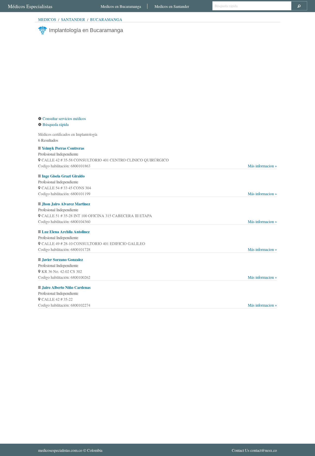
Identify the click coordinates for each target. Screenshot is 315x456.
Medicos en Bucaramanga (121, 6)
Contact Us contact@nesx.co (254, 450)
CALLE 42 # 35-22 (57, 299)
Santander (73, 19)
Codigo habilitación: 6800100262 (157, 277)
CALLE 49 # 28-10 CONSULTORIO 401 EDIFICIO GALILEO (93, 243)
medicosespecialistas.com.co (60, 450)
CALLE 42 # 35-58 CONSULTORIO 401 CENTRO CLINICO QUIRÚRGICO (105, 159)
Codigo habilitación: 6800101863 (157, 165)
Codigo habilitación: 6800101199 (157, 193)
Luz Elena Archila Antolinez (66, 231)
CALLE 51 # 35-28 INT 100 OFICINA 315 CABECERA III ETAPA (97, 215)
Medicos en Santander (172, 6)
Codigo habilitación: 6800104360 (157, 221)
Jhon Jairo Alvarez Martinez (66, 204)
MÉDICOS (47, 19)
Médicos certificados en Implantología (67, 134)
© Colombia (70, 450)
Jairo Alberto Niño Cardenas (66, 287)
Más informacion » (262, 165)
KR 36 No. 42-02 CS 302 (62, 271)
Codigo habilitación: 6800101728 (157, 249)
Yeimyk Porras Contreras (63, 148)
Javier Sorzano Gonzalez (62, 259)
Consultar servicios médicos (64, 118)
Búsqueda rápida (56, 124)
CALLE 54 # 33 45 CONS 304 (66, 187)
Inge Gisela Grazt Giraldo (63, 176)
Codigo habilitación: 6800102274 (157, 305)
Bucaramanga (106, 19)
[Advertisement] (157, 75)
